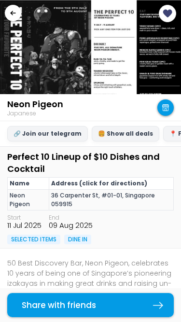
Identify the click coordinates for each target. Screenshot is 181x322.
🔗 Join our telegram (48, 133)
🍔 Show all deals (125, 133)
